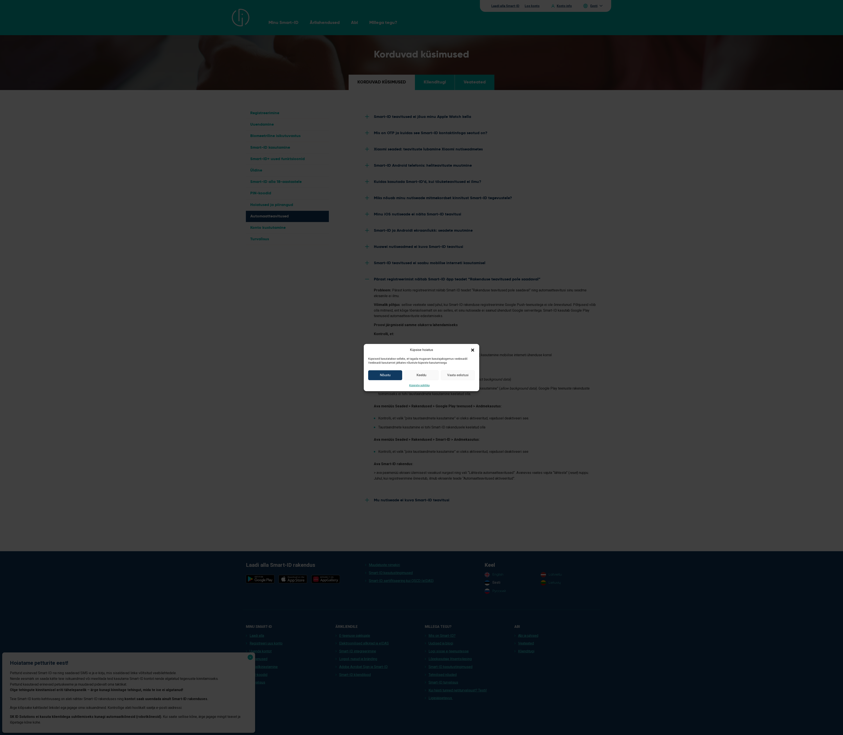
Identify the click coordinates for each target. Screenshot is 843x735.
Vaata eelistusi (457, 375)
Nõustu (385, 375)
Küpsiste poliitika (419, 385)
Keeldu (421, 375)
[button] (472, 350)
